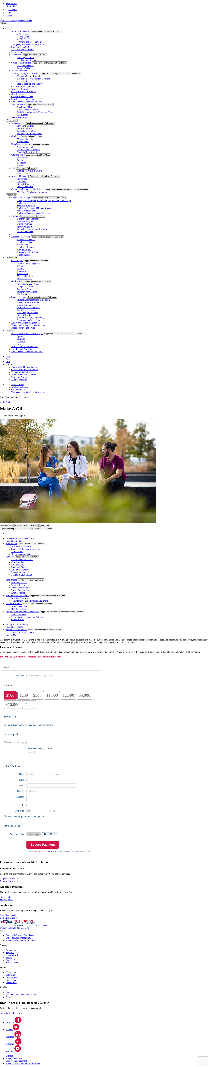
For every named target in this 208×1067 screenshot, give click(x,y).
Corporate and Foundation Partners (27, 617)
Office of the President (21, 63)
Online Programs (24, 224)
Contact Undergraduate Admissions (27, 189)
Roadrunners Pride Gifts (22, 559)
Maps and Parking (25, 276)
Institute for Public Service (23, 328)
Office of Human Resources (23, 91)
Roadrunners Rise (14, 541)
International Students (26, 131)
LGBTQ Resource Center (28, 307)
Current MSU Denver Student (24, 369)
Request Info (11, 3)
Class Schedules (24, 255)
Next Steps (22, 181)
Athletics (10, 331)
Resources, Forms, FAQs (22, 632)
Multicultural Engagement (28, 263)
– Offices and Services (27, 60)
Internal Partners (18, 614)
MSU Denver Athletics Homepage (27, 333)
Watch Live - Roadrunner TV (24, 346)
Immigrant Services (25, 310)
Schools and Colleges (21, 197)
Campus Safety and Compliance (20, 935)
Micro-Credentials (25, 231)
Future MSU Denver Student (24, 367)
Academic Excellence (21, 546)
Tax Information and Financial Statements (30, 601)
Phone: (22, 785)
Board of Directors (19, 598)
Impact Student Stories (21, 590)
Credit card (33, 834)
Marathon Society (19, 582)
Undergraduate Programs (28, 219)
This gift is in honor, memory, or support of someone (29, 725)
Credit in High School (27, 152)
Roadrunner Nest (24, 107)
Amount (8, 685)
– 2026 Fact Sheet (25, 39)
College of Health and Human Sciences (34, 208)
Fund (6, 667)
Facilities (21, 339)
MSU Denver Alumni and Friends (21, 994)
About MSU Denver (20, 31)
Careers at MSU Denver (22, 96)
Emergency (11, 975)
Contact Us (11, 635)
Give (8, 356)
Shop (8, 997)
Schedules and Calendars (22, 99)
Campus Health (18, 389)
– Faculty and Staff (25, 57)
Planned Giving (18, 572)
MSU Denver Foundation (17, 595)
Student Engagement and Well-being (33, 300)
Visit (13, 168)
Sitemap (9, 1056)
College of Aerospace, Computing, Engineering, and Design (44, 200)
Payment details (12, 825)
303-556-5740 (23, 928)
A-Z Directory (17, 384)
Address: (21, 797)
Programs (15, 216)
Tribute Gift (10, 716)
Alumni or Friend (19, 380)
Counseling (11, 980)
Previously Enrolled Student (29, 133)
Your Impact (11, 580)
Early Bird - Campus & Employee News (35, 112)
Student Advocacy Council (29, 284)
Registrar (10, 952)
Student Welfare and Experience (25, 549)
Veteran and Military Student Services (28, 325)
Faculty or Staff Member (22, 372)
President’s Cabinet (25, 68)
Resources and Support (16, 629)
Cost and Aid (17, 155)
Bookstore (21, 271)
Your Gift (10, 556)
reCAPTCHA (53, 851)
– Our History (23, 34)
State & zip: (20, 811)
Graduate (15, 136)
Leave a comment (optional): (39, 748)
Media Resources (19, 117)
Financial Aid (23, 157)
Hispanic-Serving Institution (29, 76)
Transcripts (22, 179)
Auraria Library (24, 250)
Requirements (23, 141)
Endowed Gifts (18, 564)
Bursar (20, 165)
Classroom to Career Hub (28, 320)
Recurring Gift (11, 734)
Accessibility (22, 81)
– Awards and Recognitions (29, 42)
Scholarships (17, 551)
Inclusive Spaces (24, 278)
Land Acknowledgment (16, 1061)
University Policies (19, 89)
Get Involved (17, 281)
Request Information (9, 881)
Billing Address (12, 765)
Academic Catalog (25, 242)
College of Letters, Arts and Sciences (33, 213)
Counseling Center (25, 305)
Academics (11, 195)
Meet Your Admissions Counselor (32, 192)
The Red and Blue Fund (22, 349)
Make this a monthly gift (17, 742)
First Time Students (25, 126)
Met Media (22, 294)
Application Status (19, 387)
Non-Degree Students (26, 147)
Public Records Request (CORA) (21, 940)
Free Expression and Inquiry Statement (23, 1063)
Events (20, 266)
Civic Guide (16, 52)
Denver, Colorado (8, 928)
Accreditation (23, 244)
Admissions (11, 120)
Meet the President (25, 65)
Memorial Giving (19, 567)
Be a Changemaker (8, 918)
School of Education (26, 205)
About (9, 28)
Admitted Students (19, 176)
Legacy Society (18, 585)
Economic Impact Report (22, 49)
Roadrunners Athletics (21, 554)
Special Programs (25, 226)
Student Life (12, 258)
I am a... (10, 364)
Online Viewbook (25, 186)
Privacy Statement (14, 1058)
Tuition (20, 160)
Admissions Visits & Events (29, 171)
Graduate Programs (25, 221)
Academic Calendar (26, 239)
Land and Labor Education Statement (33, 79)
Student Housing (24, 315)
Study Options (6, 899)
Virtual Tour (22, 173)
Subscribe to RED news (11, 1013)
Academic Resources (21, 237)
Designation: (19, 675)
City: (23, 805)
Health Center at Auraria (28, 302)
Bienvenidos (11, 6)
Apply (8, 359)
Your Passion (11, 543)
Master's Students (25, 139)
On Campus (17, 260)
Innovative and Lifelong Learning (32, 229)
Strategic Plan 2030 (20, 47)
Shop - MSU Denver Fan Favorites (27, 101)
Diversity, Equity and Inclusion (25, 73)
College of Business (26, 203)
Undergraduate (18, 123)
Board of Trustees (19, 70)
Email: (22, 780)
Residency (21, 163)
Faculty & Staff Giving (21, 575)
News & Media (18, 104)
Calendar (21, 341)
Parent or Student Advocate (23, 374)
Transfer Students (25, 128)
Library (20, 268)
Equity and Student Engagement (25, 323)
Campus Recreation (26, 286)
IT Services (11, 972)
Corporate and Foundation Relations (22, 611)
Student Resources (25, 184)
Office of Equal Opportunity (24, 86)
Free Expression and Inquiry (29, 84)
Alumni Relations (14, 603)
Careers (9, 992)
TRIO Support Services (27, 312)
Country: (21, 791)
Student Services (19, 297)
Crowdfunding (17, 562)
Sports (20, 336)
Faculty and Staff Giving (17, 624)
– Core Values (23, 37)
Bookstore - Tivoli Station (28, 252)
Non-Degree (17, 144)
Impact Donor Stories (20, 587)
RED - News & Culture (27, 109)
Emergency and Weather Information (27, 44)
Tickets (20, 344)
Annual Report (18, 593)
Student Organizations (27, 292)
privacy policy (71, 851)
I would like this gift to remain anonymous (25, 816)
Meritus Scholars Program (28, 149)
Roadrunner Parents (14, 627)
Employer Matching (20, 570)
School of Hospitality (26, 210)
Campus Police (12, 960)
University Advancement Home (20, 538)
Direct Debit (49, 834)
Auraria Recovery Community (30, 317)
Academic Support (25, 247)
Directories (16, 54)
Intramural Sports (24, 289)
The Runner (22, 115)
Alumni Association (20, 606)
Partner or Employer (20, 377)
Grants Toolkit (17, 619)
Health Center (17, 94)
